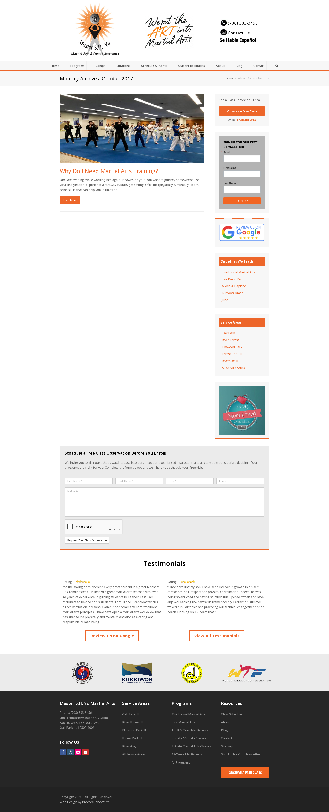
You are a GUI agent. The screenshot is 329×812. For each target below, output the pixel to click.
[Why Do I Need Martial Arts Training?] (132, 160)
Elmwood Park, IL (234, 347)
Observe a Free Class (242, 111)
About (225, 722)
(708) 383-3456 (243, 23)
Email (226, 152)
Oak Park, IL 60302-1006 (77, 728)
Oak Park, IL (230, 333)
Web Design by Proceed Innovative (84, 802)
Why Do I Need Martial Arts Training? (109, 171)
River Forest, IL (232, 340)
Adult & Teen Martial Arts (190, 730)
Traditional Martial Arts (238, 272)
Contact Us (239, 33)
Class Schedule (231, 714)
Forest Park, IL (232, 354)
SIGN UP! (242, 201)
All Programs (181, 762)
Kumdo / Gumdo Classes (189, 738)
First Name (229, 167)
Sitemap (227, 746)
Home (229, 78)
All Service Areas (233, 368)
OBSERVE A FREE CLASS (245, 772)
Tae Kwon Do (231, 279)
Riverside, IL (230, 361)
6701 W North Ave (86, 723)
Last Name (229, 183)
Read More (70, 200)
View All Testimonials (217, 636)
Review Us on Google (112, 636)
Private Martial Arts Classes (191, 746)
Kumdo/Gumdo (232, 293)
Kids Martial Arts (183, 722)
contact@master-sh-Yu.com (88, 718)
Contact (226, 738)
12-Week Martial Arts (187, 754)
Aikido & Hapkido (234, 286)
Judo (225, 300)
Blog (224, 730)
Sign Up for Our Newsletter (240, 754)
